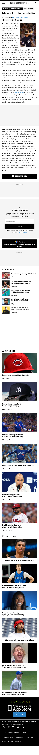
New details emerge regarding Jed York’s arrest (23, 274)
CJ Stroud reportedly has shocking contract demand (19, 640)
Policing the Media (16, 9)
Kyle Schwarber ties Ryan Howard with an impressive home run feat (11, 526)
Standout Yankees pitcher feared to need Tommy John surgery (11, 405)
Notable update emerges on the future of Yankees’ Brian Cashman (12, 495)
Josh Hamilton (29, 9)
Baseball (5, 9)
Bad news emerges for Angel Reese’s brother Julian (19, 560)
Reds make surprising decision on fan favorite (15, 375)
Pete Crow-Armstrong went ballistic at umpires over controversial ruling (12, 435)
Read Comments (21, 176)
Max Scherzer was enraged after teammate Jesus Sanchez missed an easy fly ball (14, 693)
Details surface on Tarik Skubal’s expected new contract (18, 465)
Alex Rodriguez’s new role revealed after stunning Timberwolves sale (20, 299)
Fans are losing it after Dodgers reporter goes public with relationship (13, 614)
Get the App (19, 715)
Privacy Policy (22, 232)
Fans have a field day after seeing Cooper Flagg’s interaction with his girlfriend (14, 586)
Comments (25, 17)
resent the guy (19, 92)
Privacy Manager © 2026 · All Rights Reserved (13, 724)
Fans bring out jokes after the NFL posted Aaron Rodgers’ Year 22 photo (20, 308)
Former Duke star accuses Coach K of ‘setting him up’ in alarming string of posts (14, 666)
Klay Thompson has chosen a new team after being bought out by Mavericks (21, 282)
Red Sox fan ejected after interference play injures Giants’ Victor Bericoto (21, 291)
